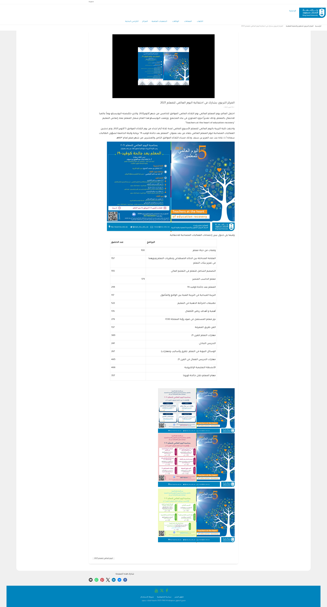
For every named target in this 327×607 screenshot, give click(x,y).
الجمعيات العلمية (159, 22)
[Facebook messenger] (119, 579)
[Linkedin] (114, 579)
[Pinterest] (102, 579)
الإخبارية (292, 11)
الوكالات (175, 22)
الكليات (200, 22)
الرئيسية (318, 26)
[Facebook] (125, 579)
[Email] (91, 579)
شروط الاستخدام (147, 597)
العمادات (188, 22)
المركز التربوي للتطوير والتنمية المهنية (299, 26)
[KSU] (312, 11)
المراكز (145, 22)
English (91, 2)
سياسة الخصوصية (164, 597)
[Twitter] (108, 579)
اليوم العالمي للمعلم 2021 (103, 558)
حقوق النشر (179, 597)
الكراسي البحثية (131, 22)
